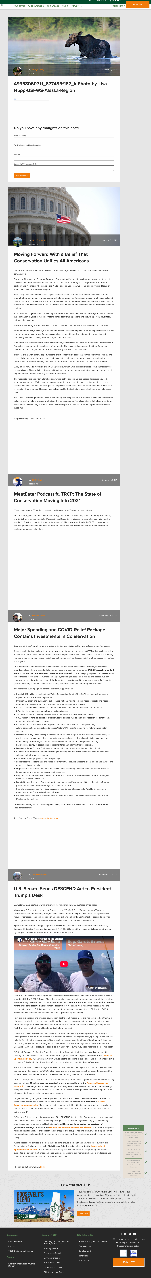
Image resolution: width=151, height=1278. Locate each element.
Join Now (129, 1262)
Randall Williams (39, 874)
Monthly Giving (51, 1248)
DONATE (137, 4)
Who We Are (53, 6)
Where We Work (36, 6)
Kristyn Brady (38, 69)
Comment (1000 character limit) (25, 164)
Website (17, 155)
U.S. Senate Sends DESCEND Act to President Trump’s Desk (133, 1173)
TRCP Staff (37, 480)
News (75, 6)
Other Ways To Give (53, 1267)
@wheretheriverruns (48, 818)
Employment (85, 1251)
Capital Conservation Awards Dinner (21, 1264)
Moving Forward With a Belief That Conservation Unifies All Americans (134, 1144)
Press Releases (15, 1241)
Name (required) (20, 136)
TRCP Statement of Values (20, 1251)
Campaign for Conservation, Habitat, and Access (56, 1242)
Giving (65, 6)
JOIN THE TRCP (118, 6)
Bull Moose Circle (52, 1262)
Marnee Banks (38, 615)
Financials (83, 1255)
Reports (11, 1246)
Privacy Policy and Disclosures (93, 1241)
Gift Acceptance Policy (54, 1272)
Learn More (83, 1214)
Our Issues (19, 6)
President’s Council (52, 1253)
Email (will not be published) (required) (27, 145)
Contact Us (84, 1260)
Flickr (42, 1167)
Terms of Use (85, 1246)
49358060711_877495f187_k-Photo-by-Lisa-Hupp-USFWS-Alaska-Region (134, 1135)
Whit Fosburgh (38, 240)
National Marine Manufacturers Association (70, 1127)
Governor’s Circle (52, 1258)
